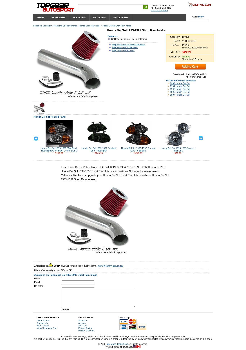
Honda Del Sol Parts (42, 26)
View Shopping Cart (47, 328)
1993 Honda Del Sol (180, 83)
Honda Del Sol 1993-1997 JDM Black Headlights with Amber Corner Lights (59, 149)
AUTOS (40, 17)
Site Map (82, 325)
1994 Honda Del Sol (180, 86)
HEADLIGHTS (59, 17)
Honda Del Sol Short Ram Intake (117, 26)
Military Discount (86, 330)
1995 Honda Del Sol (180, 89)
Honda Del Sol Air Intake (89, 26)
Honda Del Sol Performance (65, 26)
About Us (82, 320)
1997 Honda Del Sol (180, 95)
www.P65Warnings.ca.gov (110, 266)
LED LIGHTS (99, 17)
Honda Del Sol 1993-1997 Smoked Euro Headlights (99, 149)
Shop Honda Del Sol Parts (123, 50)
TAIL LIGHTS (79, 17)
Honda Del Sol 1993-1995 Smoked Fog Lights (178, 149)
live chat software (159, 10)
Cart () (198, 16)
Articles (82, 323)
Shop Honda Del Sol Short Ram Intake (128, 45)
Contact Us (42, 323)
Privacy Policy (85, 328)
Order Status (43, 320)
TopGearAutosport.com (117, 344)
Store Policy (43, 325)
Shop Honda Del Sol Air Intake (125, 47)
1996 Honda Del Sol (180, 92)
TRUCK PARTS (121, 17)
